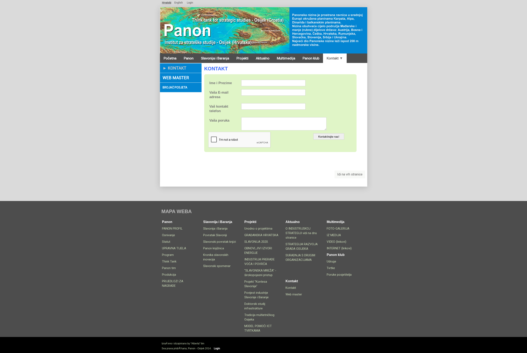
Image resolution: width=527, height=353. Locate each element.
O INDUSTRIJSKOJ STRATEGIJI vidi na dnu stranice (301, 233)
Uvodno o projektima (258, 228)
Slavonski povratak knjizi (219, 242)
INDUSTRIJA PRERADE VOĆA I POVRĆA (259, 262)
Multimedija (286, 58)
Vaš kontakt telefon (218, 109)
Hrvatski (166, 2)
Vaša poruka (219, 120)
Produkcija (169, 274)
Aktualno (262, 58)
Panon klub (311, 58)
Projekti (242, 58)
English (178, 2)
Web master (176, 77)
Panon (189, 58)
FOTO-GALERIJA (338, 228)
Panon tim (169, 268)
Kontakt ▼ (335, 58)
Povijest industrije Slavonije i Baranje (256, 295)
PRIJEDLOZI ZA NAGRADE (172, 283)
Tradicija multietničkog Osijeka (259, 317)
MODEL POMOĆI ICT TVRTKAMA (258, 328)
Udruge (331, 261)
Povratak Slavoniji (215, 235)
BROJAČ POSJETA (175, 87)
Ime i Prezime (220, 83)
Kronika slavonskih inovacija (215, 257)
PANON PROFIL (172, 228)
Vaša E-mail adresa (219, 95)
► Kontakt (174, 68)
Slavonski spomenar (217, 266)
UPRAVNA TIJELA (174, 248)
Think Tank (169, 261)
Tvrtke (331, 268)
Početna (170, 58)
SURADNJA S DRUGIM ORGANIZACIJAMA (300, 257)
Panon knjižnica (213, 248)
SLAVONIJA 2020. (256, 242)
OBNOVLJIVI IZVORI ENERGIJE (258, 250)
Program (168, 255)
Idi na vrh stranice (350, 174)
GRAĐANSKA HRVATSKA (261, 235)
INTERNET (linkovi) (339, 248)
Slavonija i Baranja (215, 58)
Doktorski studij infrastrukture (254, 306)
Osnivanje (168, 235)
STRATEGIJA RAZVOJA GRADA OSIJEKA (302, 246)
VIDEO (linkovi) (336, 242)
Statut (166, 242)
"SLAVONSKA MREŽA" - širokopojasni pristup (260, 273)
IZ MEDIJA (334, 235)
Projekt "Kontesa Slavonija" (255, 284)
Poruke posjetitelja (339, 274)
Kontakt (291, 288)
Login (190, 2)
